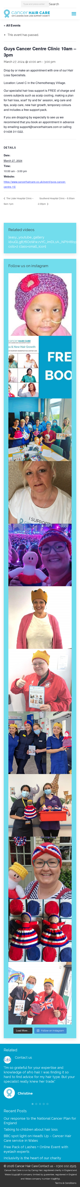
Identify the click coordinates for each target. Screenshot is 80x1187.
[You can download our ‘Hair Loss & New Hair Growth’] (40, 367)
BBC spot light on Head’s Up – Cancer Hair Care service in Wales (37, 1138)
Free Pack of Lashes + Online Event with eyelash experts (36, 1149)
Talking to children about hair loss (31, 1129)
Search (54, 4)
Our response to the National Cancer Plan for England (40, 1120)
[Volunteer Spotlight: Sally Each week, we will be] (40, 492)
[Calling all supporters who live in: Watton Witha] (40, 304)
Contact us (23, 1057)
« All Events (12, 25)
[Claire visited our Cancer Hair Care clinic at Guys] (40, 993)
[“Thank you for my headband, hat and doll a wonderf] (40, 868)
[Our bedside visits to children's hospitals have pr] (40, 805)
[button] (32, 1104)
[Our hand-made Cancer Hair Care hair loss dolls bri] (40, 930)
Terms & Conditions (65, 1183)
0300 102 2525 (66, 1166)
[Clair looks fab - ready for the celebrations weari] (40, 680)
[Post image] (7, 1059)
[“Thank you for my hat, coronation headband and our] (40, 555)
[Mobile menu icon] (73, 13)
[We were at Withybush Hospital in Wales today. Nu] (40, 429)
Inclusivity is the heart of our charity (32, 1158)
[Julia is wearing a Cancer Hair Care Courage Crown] (40, 617)
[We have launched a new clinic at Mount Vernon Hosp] (40, 742)
